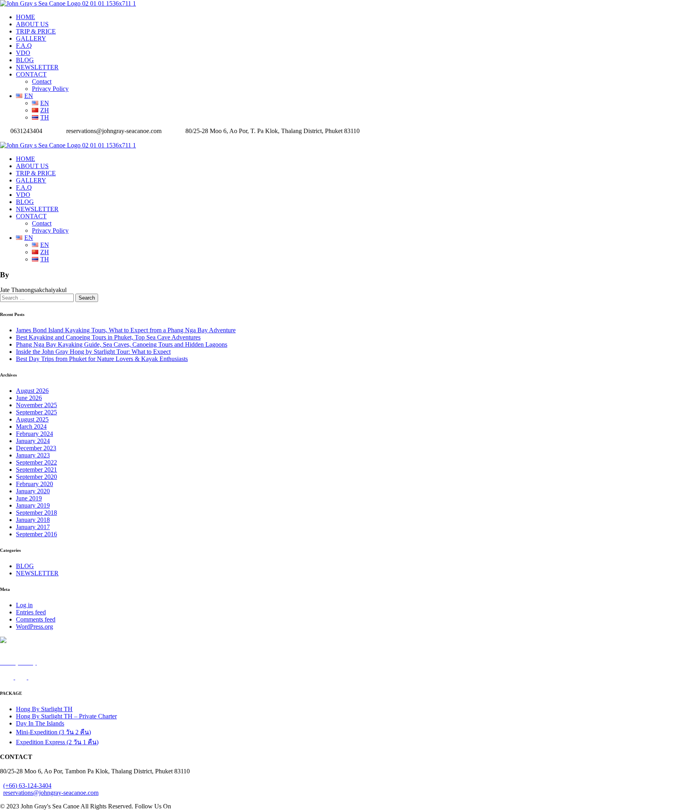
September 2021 (36, 469)
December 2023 (36, 448)
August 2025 (32, 419)
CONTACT (31, 74)
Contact (41, 81)
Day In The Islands (40, 723)
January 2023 (33, 455)
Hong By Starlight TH (44, 709)
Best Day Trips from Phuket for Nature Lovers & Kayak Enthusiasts (102, 358)
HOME (25, 17)
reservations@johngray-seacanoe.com (50, 792)
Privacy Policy (50, 88)
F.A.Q (24, 45)
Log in (24, 605)
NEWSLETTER (37, 67)
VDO (23, 52)
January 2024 (33, 440)
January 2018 (33, 519)
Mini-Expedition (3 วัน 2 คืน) (53, 732)
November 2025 (36, 405)
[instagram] (7, 138)
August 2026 (32, 390)
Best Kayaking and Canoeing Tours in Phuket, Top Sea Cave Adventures (108, 337)
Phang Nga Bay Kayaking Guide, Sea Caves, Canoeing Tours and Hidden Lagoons (121, 344)
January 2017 (33, 527)
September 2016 (36, 534)
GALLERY (31, 38)
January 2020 (33, 491)
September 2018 (36, 512)
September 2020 (36, 476)
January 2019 (33, 505)
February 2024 (34, 433)
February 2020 (34, 484)
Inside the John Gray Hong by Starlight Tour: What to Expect (93, 351)
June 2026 (29, 397)
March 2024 (31, 426)
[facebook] (2, 138)
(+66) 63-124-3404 (27, 785)
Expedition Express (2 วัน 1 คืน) (57, 742)
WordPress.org (34, 626)
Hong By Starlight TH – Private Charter (66, 716)
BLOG (25, 60)
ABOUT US (32, 24)
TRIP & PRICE (36, 31)
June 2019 (29, 498)
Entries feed (31, 612)
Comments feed (35, 619)
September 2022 (36, 462)
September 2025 (36, 412)
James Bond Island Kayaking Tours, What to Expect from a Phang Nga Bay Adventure (126, 330)
